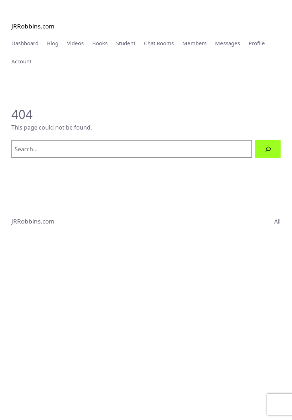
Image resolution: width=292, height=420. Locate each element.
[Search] (268, 149)
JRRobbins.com (32, 26)
